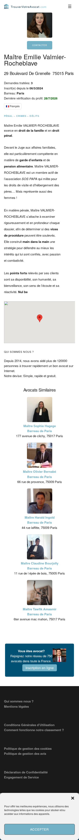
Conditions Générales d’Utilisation (29, 725)
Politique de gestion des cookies (28, 748)
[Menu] (69, 6)
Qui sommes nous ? (18, 701)
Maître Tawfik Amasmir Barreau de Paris (39, 611)
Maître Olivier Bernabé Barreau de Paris (39, 474)
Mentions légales (16, 706)
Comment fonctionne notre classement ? (34, 730)
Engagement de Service (21, 777)
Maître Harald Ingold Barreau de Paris (40, 520)
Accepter (39, 829)
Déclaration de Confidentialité (26, 772)
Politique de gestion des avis (25, 753)
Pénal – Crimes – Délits (21, 115)
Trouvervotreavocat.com (25, 6)
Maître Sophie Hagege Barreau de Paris (39, 428)
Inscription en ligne (39, 667)
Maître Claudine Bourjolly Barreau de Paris (39, 566)
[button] (73, 798)
